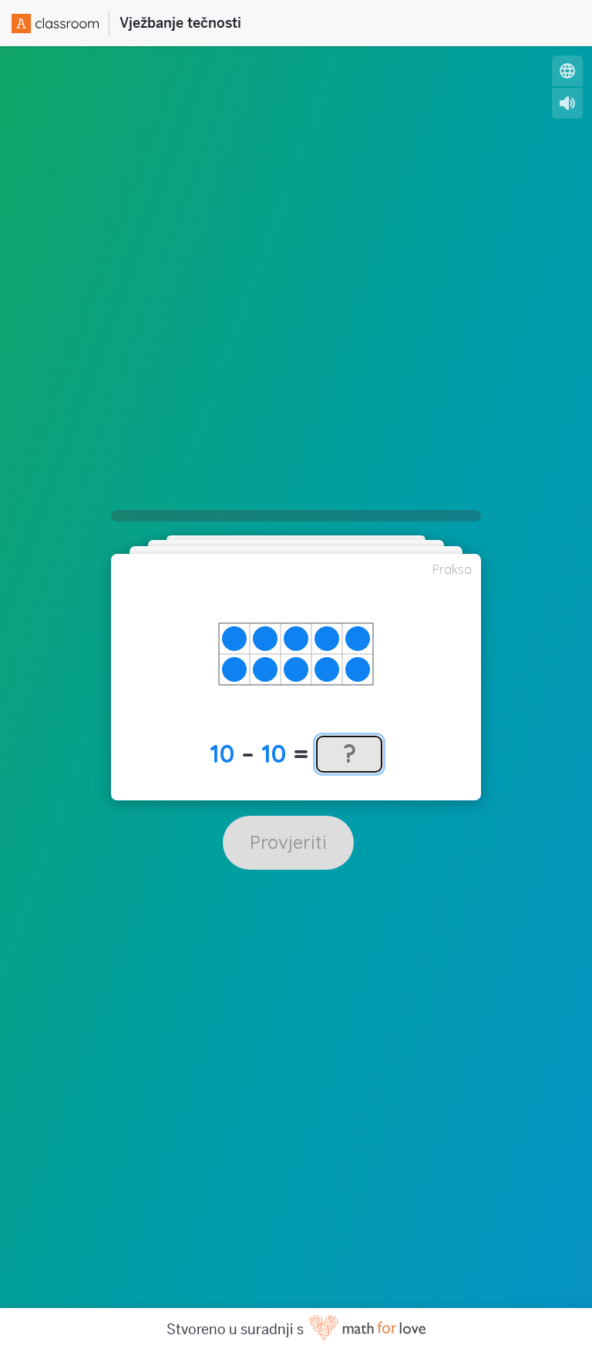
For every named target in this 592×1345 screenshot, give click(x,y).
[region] (296, 654)
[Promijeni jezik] (567, 70)
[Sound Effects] (567, 103)
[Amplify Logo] (60, 23)
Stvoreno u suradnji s (236, 1329)
